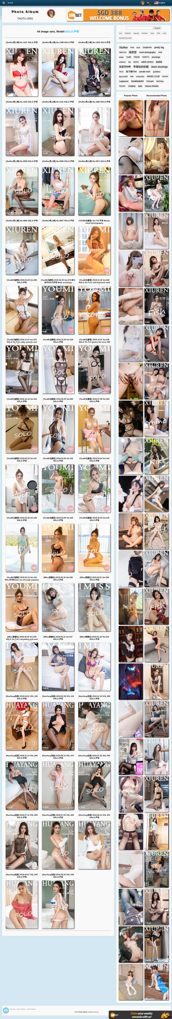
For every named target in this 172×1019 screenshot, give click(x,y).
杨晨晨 (159, 62)
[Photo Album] (3, 2)
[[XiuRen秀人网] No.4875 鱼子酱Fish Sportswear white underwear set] (156, 306)
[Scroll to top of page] (6, 1010)
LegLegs (136, 33)
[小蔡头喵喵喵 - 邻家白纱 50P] (131, 343)
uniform (122, 62)
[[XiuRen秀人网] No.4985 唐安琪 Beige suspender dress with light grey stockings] (156, 231)
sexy (120, 33)
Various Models (152, 86)
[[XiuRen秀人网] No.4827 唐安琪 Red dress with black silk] (156, 343)
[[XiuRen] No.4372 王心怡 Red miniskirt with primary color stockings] (156, 644)
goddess (156, 72)
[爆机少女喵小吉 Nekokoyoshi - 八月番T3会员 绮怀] (131, 494)
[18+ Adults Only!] (142, 3)
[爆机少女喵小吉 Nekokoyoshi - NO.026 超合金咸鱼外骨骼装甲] (131, 231)
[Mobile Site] (149, 2)
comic (164, 33)
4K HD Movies (31, 1009)
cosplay (131, 86)
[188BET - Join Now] (117, 20)
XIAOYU (145, 57)
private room (144, 71)
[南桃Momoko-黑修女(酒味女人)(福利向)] (131, 644)
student (136, 62)
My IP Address (21, 1009)
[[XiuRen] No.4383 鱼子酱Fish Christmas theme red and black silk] (156, 606)
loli (129, 62)
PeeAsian (145, 33)
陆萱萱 (133, 52)
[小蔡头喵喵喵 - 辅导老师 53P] (131, 869)
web (131, 76)
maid (160, 52)
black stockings (159, 66)
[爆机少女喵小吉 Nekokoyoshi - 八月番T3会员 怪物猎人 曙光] (131, 944)
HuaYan (165, 76)
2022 (158, 33)
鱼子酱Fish (131, 71)
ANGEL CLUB (153, 76)
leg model (123, 76)
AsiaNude (128, 33)
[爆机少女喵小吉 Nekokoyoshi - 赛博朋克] (131, 681)
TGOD (137, 57)
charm (152, 33)
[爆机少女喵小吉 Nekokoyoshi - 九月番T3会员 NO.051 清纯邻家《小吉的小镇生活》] (131, 531)
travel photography (147, 52)
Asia (132, 47)
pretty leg (159, 47)
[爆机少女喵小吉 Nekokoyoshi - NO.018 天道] (156, 156)
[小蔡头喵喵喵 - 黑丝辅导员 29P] (131, 156)
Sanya (121, 71)
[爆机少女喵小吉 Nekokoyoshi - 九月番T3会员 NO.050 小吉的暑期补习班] (131, 982)
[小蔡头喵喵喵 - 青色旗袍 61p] (131, 456)
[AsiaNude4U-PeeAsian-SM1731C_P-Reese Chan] (131, 381)
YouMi (128, 57)
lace (138, 47)
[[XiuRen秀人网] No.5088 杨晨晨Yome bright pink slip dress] (156, 193)
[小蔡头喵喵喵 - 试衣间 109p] (131, 907)
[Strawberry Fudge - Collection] (156, 118)
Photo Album (25, 11)
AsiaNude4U (137, 81)
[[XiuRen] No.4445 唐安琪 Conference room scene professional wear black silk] (156, 569)
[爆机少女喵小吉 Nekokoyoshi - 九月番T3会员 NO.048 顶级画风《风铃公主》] (131, 419)
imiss (121, 57)
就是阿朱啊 (125, 66)
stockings (156, 57)
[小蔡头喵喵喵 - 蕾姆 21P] (131, 719)
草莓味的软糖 (141, 66)
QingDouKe (147, 47)
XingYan (122, 86)
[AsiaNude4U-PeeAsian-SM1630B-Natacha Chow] (131, 118)
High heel (122, 52)
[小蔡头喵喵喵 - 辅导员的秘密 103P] (131, 832)
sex (140, 86)
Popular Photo (131, 95)
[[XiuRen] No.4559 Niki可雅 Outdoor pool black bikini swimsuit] (156, 456)
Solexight (150, 81)
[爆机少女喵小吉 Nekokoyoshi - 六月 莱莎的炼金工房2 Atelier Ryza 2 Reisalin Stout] (131, 606)
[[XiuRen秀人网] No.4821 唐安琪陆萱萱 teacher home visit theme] (156, 381)
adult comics (147, 62)
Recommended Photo (156, 95)
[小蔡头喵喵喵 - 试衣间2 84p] (131, 794)
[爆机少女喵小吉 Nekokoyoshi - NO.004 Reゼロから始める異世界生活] (131, 306)
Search (10, 3)
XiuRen (123, 47)
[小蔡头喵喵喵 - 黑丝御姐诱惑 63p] (131, 569)
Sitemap (12, 1009)
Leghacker (123, 81)
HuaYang (159, 81)
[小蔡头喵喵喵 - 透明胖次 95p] (131, 268)
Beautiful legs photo (125, 38)
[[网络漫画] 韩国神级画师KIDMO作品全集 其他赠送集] (131, 757)
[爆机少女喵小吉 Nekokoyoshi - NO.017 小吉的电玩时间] (131, 193)
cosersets (140, 76)
